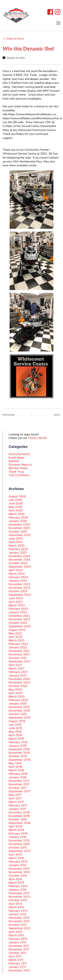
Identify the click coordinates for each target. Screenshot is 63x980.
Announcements (19, 454)
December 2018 (19, 749)
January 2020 (18, 703)
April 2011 (15, 956)
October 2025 (18, 531)
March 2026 (17, 514)
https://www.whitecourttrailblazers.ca (32, 114)
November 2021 (19, 654)
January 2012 (17, 942)
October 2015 (18, 847)
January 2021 (17, 675)
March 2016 (16, 830)
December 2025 (19, 524)
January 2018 (17, 777)
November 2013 (19, 896)
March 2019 (16, 738)
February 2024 (18, 577)
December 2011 (19, 946)
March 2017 (16, 802)
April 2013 (15, 903)
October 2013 (18, 900)
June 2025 (16, 538)
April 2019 (15, 735)
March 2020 (17, 696)
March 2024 (17, 573)
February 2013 (18, 910)
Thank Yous (16, 471)
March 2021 (16, 668)
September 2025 (20, 535)
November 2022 (19, 619)
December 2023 (19, 584)
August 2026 (17, 496)
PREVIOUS (9, 414)
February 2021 (18, 672)
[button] (58, 23)
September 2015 (19, 851)
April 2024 (16, 570)
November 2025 (19, 528)
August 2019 (17, 721)
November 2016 (19, 816)
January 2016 (17, 837)
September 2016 (19, 823)
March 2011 (16, 960)
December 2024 (19, 556)
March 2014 (16, 882)
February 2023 (18, 608)
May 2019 (15, 731)
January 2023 (18, 612)
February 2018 (18, 773)
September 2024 (20, 566)
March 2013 (16, 907)
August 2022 (17, 630)
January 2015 (17, 865)
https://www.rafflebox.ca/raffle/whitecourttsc (31, 118)
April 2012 (15, 931)
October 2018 (18, 756)
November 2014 (19, 872)
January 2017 (17, 809)
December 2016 (19, 812)
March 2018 (16, 770)
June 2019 (15, 728)
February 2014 (18, 886)
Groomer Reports (20, 464)
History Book (37, 438)
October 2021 (18, 658)
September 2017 (19, 791)
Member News (18, 468)
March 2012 (16, 935)
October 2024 (18, 563)
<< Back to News (13, 39)
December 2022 (19, 615)
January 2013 (17, 914)
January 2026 (18, 521)
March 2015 (16, 858)
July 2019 (15, 724)
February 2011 (18, 963)
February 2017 (18, 805)
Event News (16, 457)
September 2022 (20, 626)
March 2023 (17, 605)
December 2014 (19, 868)
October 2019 (18, 714)
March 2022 (17, 640)
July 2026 (15, 500)
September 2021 (19, 661)
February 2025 (18, 549)
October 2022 (18, 622)
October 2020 (18, 686)
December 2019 (19, 707)
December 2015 (19, 840)
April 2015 (15, 854)
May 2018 (15, 763)
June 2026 (16, 503)
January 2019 (17, 745)
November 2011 (19, 949)
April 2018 (15, 766)
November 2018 (19, 752)
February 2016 (18, 833)
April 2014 (15, 879)
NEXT (57, 414)
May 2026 (15, 507)
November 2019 (19, 710)
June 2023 (16, 598)
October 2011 (17, 953)
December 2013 (19, 893)
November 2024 (19, 559)
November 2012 (19, 921)
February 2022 (18, 644)
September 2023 (20, 594)
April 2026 (16, 510)
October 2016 (18, 819)
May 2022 (15, 633)
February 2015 (18, 861)
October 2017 (18, 788)
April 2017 (15, 798)
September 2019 (19, 717)
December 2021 (19, 651)
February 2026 (18, 517)
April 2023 (16, 601)
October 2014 (18, 875)
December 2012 (19, 917)
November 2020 (19, 682)
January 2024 (18, 580)
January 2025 (18, 552)
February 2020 (18, 700)
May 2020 (15, 689)
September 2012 (19, 928)
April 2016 (15, 826)
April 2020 (16, 693)
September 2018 (19, 759)
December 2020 (19, 679)
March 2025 (17, 545)
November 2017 (19, 784)
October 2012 (18, 924)
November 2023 (19, 587)
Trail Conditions (19, 475)
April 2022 (16, 637)
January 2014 (17, 889)
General (14, 461)
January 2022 (18, 647)
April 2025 (16, 542)
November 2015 (19, 844)
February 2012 (18, 938)
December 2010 (19, 970)
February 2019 (18, 742)
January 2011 (17, 967)
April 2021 (15, 665)
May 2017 (15, 795)
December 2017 (19, 780)
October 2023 (18, 591)
